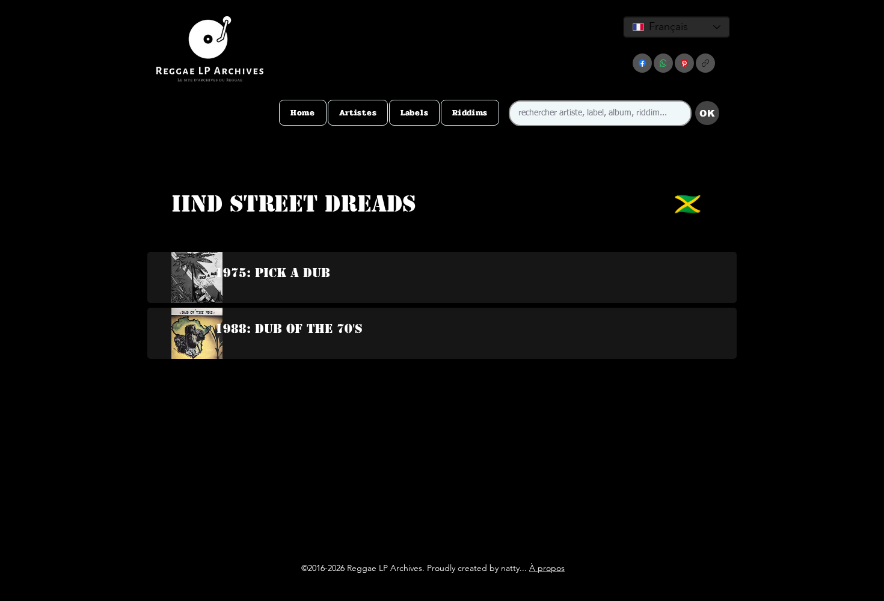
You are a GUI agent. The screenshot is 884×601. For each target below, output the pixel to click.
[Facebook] (642, 63)
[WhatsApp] (663, 63)
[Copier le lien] (705, 63)
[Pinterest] (684, 63)
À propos (547, 568)
